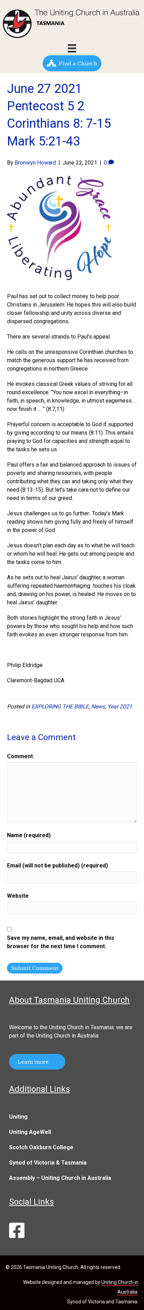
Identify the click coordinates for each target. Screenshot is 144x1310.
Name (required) (29, 835)
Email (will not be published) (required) (57, 865)
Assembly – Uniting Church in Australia (60, 1178)
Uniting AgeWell (30, 1132)
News (98, 706)
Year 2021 (119, 706)
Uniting (18, 1116)
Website (18, 895)
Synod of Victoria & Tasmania (48, 1162)
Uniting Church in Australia (67, 1035)
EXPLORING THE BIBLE (60, 706)
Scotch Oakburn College (41, 1147)
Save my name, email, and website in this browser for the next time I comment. (60, 942)
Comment (20, 756)
